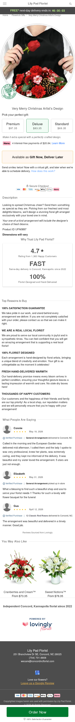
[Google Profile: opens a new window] (37, 672)
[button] (68, 714)
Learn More (58, 143)
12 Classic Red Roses (37, 515)
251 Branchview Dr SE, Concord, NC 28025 (37, 654)
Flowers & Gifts (18, 15)
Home (5, 15)
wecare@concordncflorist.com (37, 661)
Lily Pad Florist (38, 3)
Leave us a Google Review (37, 683)
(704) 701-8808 (37, 657)
